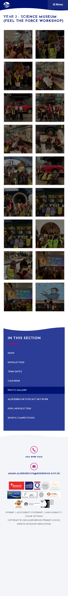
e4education (44, 523)
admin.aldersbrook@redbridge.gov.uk (34, 474)
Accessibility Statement (30, 512)
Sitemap (10, 512)
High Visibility (52, 512)
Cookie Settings (34, 516)
